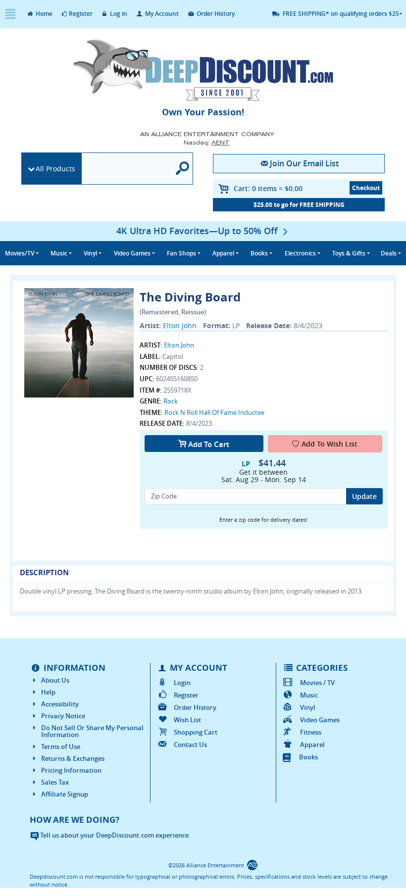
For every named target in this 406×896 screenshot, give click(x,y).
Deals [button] (389, 253)
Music (308, 695)
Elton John (180, 325)
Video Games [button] (132, 253)
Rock (170, 401)
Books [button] (259, 253)
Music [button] (59, 253)
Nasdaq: (207, 142)
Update (364, 496)
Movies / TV (317, 682)
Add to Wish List (329, 443)
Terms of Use (60, 746)
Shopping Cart (195, 732)
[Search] (182, 168)
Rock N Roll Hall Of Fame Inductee (214, 412)
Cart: (268, 188)
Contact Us (190, 744)
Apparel (312, 744)
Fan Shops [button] (181, 253)
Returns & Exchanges (72, 758)
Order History (215, 13)
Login (182, 682)
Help (48, 692)
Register (81, 13)
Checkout (366, 188)
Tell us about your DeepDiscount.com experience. (115, 835)
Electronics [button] (300, 253)
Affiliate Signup (64, 794)
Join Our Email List (304, 163)
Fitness (310, 732)
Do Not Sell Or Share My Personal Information (92, 731)
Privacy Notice (63, 715)
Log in (117, 13)
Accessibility (60, 703)
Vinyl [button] (90, 253)
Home (43, 13)
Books (308, 756)
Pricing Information (71, 770)
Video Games (319, 719)
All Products (55, 168)
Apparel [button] (223, 253)
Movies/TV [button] (19, 253)
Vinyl (307, 707)
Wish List (187, 719)
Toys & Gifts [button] (348, 253)
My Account (161, 13)
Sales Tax (55, 782)
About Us (55, 680)
